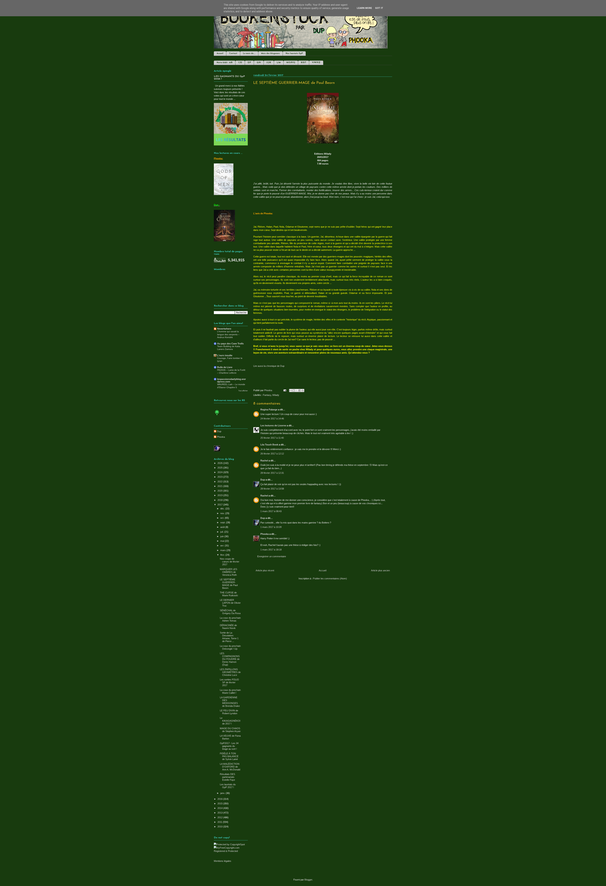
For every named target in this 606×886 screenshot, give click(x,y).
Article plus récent (265, 570)
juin (222, 536)
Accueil (220, 53)
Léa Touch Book (269, 444)
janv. (223, 793)
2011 (220, 822)
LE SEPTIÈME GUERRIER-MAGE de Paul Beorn (229, 583)
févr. (222, 554)
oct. (222, 518)
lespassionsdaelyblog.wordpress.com (231, 380)
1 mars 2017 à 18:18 (271, 549)
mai (222, 541)
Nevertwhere (224, 328)
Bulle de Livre (224, 367)
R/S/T (303, 63)
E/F (249, 63)
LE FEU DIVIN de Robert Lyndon (229, 712)
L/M (279, 63)
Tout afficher (243, 391)
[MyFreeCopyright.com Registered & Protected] (231, 851)
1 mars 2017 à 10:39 (271, 527)
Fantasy (267, 395)
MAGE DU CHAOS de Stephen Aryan (230, 730)
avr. (222, 545)
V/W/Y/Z (316, 63)
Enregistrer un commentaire (271, 556)
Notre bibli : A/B (224, 63)
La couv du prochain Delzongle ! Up (230, 647)
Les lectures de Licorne (273, 425)
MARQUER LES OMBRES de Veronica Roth (228, 572)
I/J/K (269, 63)
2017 (220, 504)
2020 (220, 490)
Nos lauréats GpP (294, 53)
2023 (220, 476)
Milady (275, 395)
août (222, 527)
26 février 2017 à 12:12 (272, 453)
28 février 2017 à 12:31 (272, 473)
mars (223, 550)
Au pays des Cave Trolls (230, 343)
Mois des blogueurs (270, 53)
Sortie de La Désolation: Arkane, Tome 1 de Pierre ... (229, 637)
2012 (220, 817)
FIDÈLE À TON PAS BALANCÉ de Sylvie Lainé (229, 756)
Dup (262, 479)
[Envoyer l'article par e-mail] (284, 390)
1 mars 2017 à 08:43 (271, 511)
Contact (233, 53)
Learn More (364, 8)
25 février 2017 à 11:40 (272, 437)
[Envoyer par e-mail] (290, 390)
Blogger (308, 879)
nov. (222, 513)
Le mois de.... (249, 53)
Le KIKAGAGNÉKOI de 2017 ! (230, 721)
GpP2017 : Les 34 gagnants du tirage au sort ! (229, 746)
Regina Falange (268, 409)
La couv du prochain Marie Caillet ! (230, 691)
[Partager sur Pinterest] (302, 390)
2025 (220, 467)
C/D (240, 63)
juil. (222, 531)
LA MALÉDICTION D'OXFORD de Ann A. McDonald (230, 767)
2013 (220, 812)
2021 (220, 486)
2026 (220, 463)
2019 (220, 495)
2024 (220, 472)
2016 (220, 799)
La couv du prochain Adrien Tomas (230, 619)
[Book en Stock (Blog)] (217, 415)
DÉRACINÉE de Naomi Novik (228, 626)
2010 (220, 826)
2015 (220, 803)
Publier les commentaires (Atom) (330, 578)
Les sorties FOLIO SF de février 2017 (229, 682)
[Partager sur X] (296, 390)
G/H (259, 63)
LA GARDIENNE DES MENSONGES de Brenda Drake (230, 701)
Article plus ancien (380, 570)
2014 (220, 808)
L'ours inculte (224, 355)
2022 (220, 481)
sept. (223, 522)
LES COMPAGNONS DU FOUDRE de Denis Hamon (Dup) (230, 659)
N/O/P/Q (290, 63)
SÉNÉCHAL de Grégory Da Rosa (230, 612)
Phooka (264, 534)
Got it (379, 8)
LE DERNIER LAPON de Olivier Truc (230, 603)
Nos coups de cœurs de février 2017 (229, 561)
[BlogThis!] (293, 390)
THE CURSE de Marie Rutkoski (229, 594)
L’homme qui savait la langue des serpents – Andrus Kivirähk (228, 334)
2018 (220, 500)
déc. (222, 508)
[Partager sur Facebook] (299, 390)
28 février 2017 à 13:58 (272, 488)
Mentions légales (222, 861)
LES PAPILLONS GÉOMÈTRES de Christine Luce (230, 672)
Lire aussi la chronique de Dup (268, 366)
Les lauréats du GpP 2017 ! (228, 786)
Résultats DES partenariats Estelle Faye (227, 777)
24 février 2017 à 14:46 (272, 418)
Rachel (264, 460)
